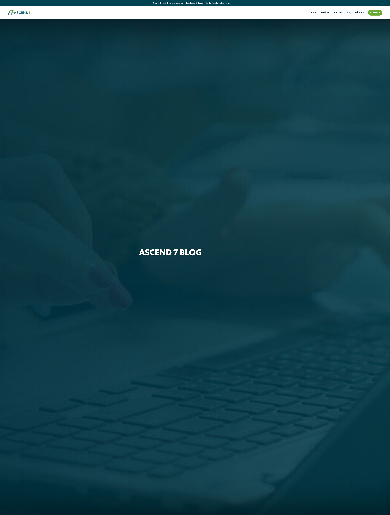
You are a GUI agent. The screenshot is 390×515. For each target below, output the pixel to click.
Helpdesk (359, 12)
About (314, 12)
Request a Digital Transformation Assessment (216, 3)
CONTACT (375, 12)
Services (325, 12)
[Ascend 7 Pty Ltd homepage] (45, 12)
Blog (349, 12)
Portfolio (338, 12)
